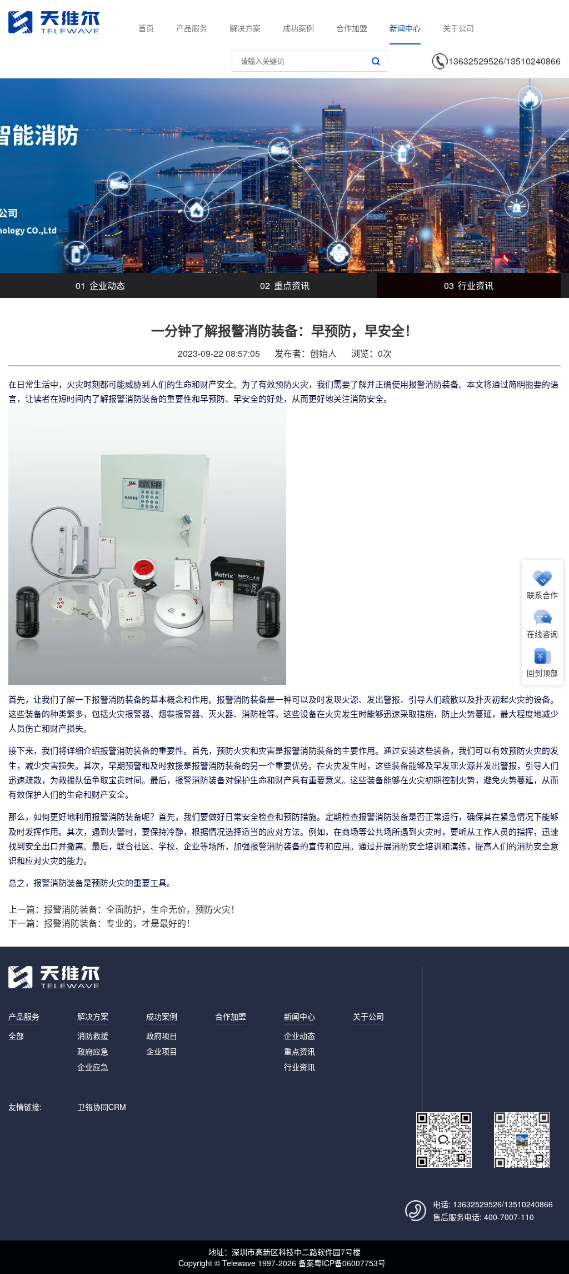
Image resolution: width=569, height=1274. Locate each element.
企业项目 (161, 1051)
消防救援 (92, 1035)
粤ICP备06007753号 (350, 1262)
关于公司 (458, 27)
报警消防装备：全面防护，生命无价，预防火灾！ (141, 909)
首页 (146, 27)
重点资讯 (285, 285)
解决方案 (245, 27)
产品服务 (191, 27)
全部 (16, 1035)
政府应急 (92, 1051)
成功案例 (298, 27)
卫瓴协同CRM (101, 1106)
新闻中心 (405, 27)
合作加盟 (351, 27)
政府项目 (161, 1035)
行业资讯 (468, 285)
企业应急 (92, 1066)
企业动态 (100, 285)
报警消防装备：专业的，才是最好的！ (119, 923)
